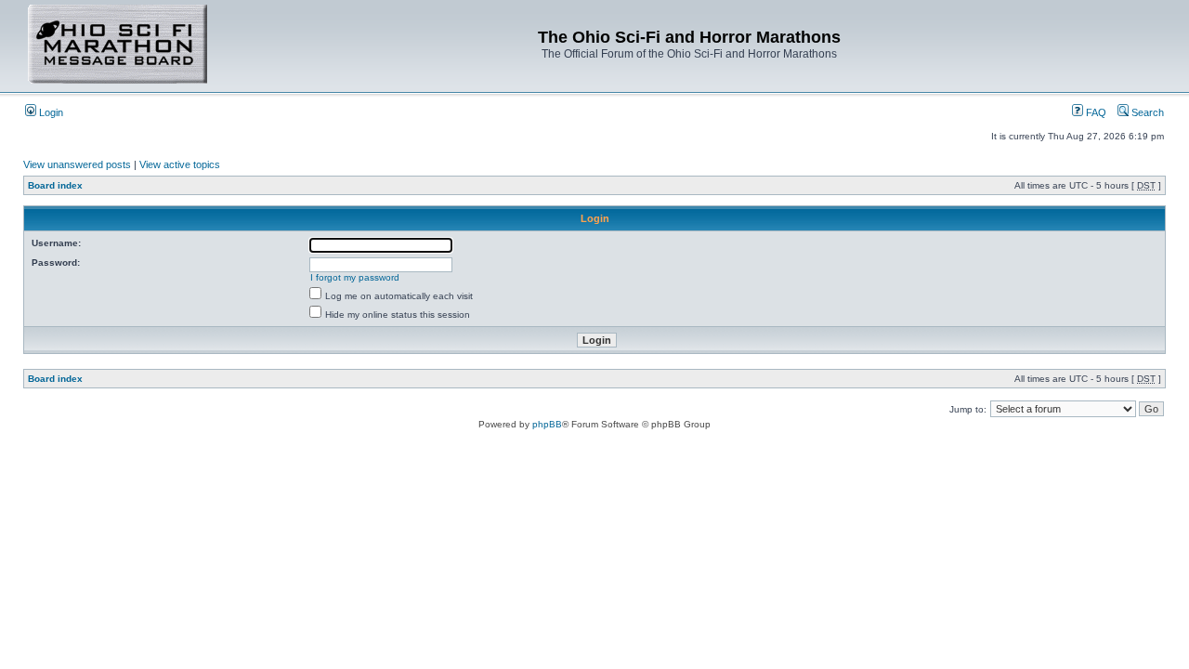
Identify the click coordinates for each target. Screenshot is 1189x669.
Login (49, 112)
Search (1146, 112)
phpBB (547, 424)
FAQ (1094, 112)
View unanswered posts (77, 164)
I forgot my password (354, 277)
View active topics (179, 164)
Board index (55, 185)
